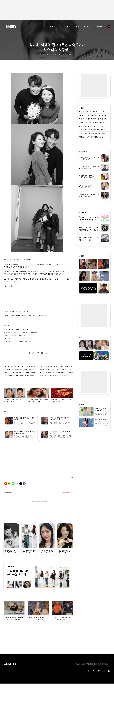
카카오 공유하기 (37, 353)
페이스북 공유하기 (29, 353)
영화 (77, 26)
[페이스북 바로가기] (88, 671)
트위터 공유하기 (33, 353)
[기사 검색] (107, 26)
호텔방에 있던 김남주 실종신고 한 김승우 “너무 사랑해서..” (21, 332)
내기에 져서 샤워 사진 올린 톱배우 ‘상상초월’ (17, 341)
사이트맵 (105, 663)
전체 (51, 26)
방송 (60, 26)
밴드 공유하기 (46, 353)
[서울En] (10, 26)
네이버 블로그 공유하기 (42, 353)
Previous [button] (36, 577)
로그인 (108, 663)
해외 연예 (82, 404)
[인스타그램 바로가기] (104, 671)
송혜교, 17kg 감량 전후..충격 (12, 338)
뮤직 (68, 26)
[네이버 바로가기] (109, 671)
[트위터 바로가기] (93, 671)
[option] (52, 577)
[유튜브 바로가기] (98, 671)
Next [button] (68, 577)
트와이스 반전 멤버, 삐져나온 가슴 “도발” (16, 330)
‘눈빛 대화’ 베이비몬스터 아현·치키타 (18, 572)
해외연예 (99, 26)
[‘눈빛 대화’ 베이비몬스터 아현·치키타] (52, 577)
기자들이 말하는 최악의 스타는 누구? (15, 335)
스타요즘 (87, 26)
